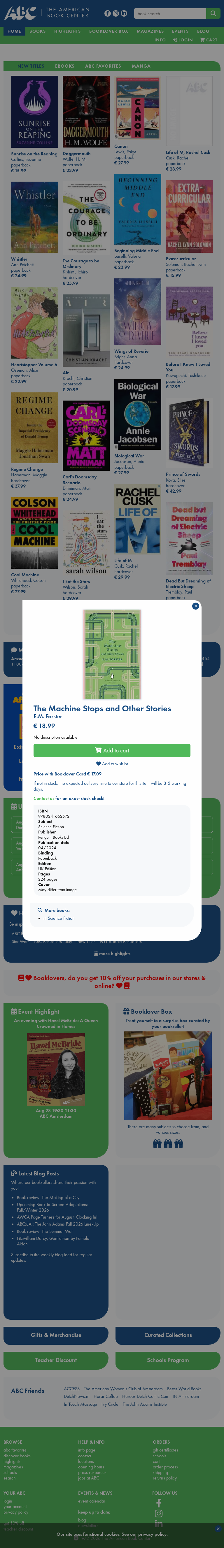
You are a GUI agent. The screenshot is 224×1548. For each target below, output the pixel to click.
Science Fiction (61, 918)
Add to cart (115, 750)
